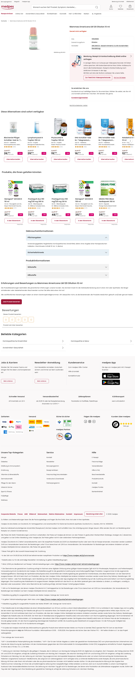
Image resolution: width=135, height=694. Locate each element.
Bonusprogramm (53, 466)
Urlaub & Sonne (6, 487)
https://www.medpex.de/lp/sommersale (78, 555)
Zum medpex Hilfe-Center (78, 367)
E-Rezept (95, 457)
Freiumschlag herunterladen (57, 474)
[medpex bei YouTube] (94, 421)
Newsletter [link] (50, 462)
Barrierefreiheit (97, 491)
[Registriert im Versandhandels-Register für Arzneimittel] (67, 423)
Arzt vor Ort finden (120, 77)
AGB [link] (26, 514)
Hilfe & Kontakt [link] (73, 371)
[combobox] (65, 7)
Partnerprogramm (53, 483)
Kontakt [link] (94, 483)
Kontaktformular (74, 376)
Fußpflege (4, 496)
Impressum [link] (78, 514)
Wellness (4, 500)
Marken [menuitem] (86, 14)
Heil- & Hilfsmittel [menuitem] (75, 14)
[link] (60, 436)
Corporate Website (8, 514)
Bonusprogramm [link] (6, 2)
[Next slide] (130, 141)
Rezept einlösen (52, 470)
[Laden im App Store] (117, 376)
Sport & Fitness (6, 491)
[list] (33, 38)
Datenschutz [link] (42, 514)
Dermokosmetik (6, 479)
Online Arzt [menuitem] (19, 14)
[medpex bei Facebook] (85, 421)
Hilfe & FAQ (96, 470)
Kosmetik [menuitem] (63, 14)
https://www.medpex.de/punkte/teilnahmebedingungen (61, 599)
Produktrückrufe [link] (97, 479)
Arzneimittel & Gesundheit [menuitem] (35, 14)
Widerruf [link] (32, 514)
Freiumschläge (97, 462)
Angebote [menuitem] (97, 14)
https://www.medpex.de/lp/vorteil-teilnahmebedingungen (77, 564)
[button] (98, 77)
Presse (20, 514)
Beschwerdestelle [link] (98, 474)
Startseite (4, 21)
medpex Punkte (97, 487)
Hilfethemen (130, 1)
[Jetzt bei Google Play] (117, 382)
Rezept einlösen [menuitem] (7, 13)
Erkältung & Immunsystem (10, 466)
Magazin (17, 1)
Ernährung (5, 470)
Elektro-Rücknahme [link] (56, 514)
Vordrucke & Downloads (55, 479)
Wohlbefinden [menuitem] (52, 14)
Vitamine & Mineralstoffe (10, 474)
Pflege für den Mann (8, 483)
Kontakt (49, 457)
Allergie (3, 457)
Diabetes (4, 462)
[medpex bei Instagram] (89, 421)
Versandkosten (97, 466)
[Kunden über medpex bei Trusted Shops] (122, 424)
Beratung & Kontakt (118, 1)
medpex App (26, 1)
